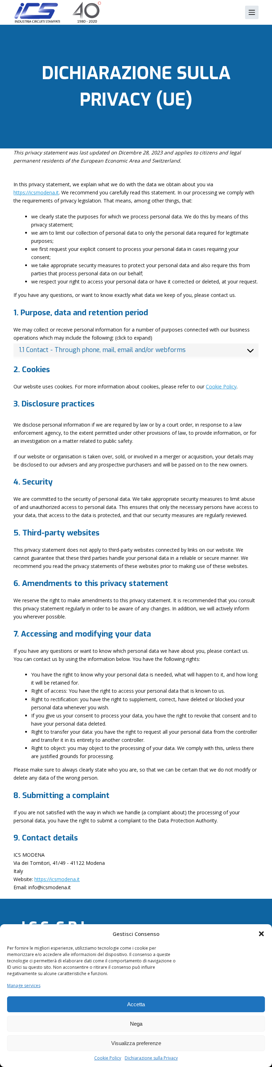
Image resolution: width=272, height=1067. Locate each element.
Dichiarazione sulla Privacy (151, 1058)
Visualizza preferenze (136, 1043)
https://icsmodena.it (36, 192)
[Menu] (252, 12)
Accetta (136, 1004)
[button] (261, 933)
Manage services (23, 986)
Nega (136, 1024)
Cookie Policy (107, 1058)
